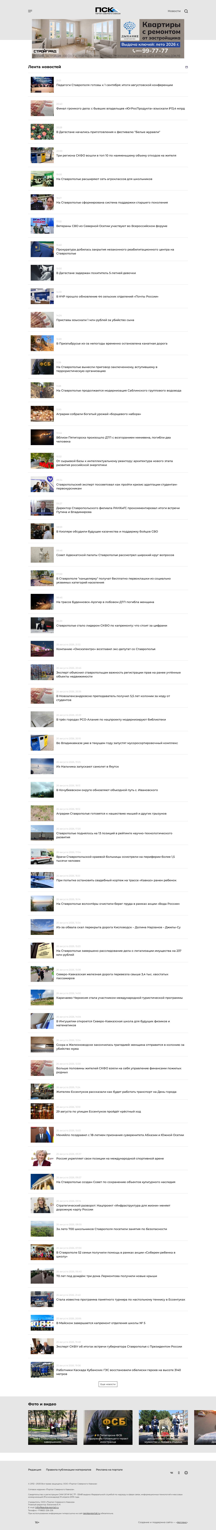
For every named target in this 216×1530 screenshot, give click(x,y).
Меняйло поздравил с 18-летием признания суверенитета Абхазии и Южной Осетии (120, 1135)
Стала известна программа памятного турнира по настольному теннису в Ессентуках (120, 1299)
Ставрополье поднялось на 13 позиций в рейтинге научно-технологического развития (114, 835)
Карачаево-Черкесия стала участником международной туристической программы (119, 998)
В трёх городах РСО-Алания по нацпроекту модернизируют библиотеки (111, 719)
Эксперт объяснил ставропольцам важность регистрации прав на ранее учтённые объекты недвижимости (118, 674)
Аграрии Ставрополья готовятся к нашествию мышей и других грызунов (111, 813)
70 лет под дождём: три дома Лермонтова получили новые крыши (106, 1276)
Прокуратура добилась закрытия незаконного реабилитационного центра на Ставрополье (115, 251)
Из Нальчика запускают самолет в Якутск (87, 766)
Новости (174, 11)
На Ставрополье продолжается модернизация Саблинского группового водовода (118, 390)
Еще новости (108, 1384)
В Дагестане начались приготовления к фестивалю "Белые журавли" (108, 132)
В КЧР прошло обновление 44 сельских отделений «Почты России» (107, 296)
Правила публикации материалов (68, 1469)
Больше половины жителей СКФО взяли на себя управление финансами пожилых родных (118, 1070)
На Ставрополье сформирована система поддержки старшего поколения (112, 202)
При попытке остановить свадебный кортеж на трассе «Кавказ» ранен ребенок (116, 880)
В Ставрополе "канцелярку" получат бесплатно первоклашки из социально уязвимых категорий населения (113, 580)
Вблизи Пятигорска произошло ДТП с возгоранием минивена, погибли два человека (113, 439)
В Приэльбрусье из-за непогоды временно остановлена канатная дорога (111, 343)
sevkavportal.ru (91, 1513)
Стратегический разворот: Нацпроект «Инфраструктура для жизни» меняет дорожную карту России (113, 1207)
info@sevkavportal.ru (47, 1507)
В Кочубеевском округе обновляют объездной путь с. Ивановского (107, 790)
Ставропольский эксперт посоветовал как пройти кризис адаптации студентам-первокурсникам (117, 486)
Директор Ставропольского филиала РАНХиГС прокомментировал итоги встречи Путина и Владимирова (118, 510)
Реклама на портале (109, 1469)
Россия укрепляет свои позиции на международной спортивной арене (110, 1158)
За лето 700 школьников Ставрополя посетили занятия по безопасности (111, 1229)
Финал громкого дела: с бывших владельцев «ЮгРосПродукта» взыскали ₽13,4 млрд (120, 108)
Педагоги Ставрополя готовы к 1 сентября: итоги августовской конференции (114, 85)
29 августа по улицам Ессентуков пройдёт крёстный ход (98, 1111)
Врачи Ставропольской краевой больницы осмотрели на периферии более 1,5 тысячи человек (115, 858)
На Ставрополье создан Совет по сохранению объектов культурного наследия (115, 1182)
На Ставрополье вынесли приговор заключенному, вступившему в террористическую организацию (106, 369)
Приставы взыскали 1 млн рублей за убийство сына (95, 320)
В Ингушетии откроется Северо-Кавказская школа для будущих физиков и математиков (113, 1023)
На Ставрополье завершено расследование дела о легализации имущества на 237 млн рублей (118, 952)
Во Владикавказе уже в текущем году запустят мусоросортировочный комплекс (117, 743)
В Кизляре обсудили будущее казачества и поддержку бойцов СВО (107, 531)
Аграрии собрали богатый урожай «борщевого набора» (98, 414)
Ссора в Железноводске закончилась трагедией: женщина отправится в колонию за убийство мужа (120, 1046)
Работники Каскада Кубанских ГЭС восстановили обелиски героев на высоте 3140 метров (118, 1372)
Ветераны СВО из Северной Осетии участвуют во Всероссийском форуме (111, 226)
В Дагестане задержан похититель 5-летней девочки (96, 273)
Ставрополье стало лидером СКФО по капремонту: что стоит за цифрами (111, 625)
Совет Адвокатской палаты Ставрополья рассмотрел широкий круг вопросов (115, 555)
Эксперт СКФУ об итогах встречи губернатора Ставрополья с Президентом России (119, 1346)
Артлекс (182, 1522)
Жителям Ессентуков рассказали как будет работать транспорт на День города (116, 1092)
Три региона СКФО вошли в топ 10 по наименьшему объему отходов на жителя (116, 155)
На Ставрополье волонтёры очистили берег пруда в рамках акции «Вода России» (118, 904)
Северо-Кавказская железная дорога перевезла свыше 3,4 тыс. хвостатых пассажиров (112, 976)
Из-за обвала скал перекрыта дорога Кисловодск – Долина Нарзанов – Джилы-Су (118, 927)
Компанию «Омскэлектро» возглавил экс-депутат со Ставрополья (105, 649)
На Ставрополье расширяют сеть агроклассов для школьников (104, 179)
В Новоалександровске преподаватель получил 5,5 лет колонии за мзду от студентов (113, 698)
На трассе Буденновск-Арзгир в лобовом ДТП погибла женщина (105, 602)
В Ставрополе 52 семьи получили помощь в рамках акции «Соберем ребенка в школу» (115, 1254)
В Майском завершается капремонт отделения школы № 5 (100, 1323)
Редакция (34, 1469)
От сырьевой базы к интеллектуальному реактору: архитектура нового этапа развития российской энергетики (114, 463)
